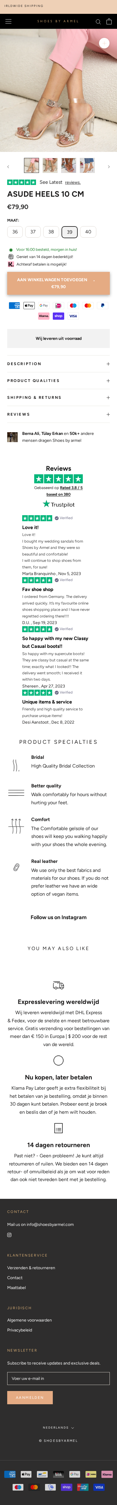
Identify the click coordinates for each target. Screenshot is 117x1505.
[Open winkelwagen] (109, 21)
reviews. (73, 182)
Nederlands (56, 1428)
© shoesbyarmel (58, 1441)
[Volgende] (109, 166)
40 (88, 232)
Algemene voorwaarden (29, 1320)
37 (33, 232)
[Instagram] (9, 1234)
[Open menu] (8, 21)
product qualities (33, 380)
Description (24, 364)
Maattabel (16, 1287)
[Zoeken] (98, 21)
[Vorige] (8, 166)
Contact (14, 1277)
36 (15, 232)
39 (69, 232)
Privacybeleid (19, 1330)
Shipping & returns (34, 397)
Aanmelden (30, 1398)
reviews (18, 414)
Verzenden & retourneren (31, 1267)
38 (51, 232)
